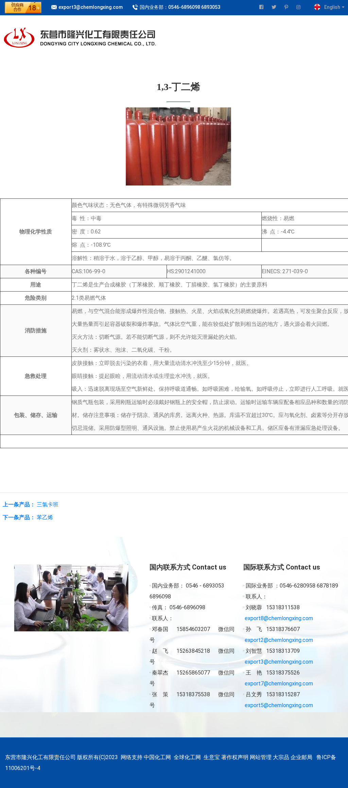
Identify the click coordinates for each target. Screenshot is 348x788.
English (332, 7)
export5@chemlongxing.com (279, 705)
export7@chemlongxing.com (279, 683)
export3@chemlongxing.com (90, 7)
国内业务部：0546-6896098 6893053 (180, 7)
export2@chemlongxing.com (279, 640)
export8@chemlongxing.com (279, 618)
